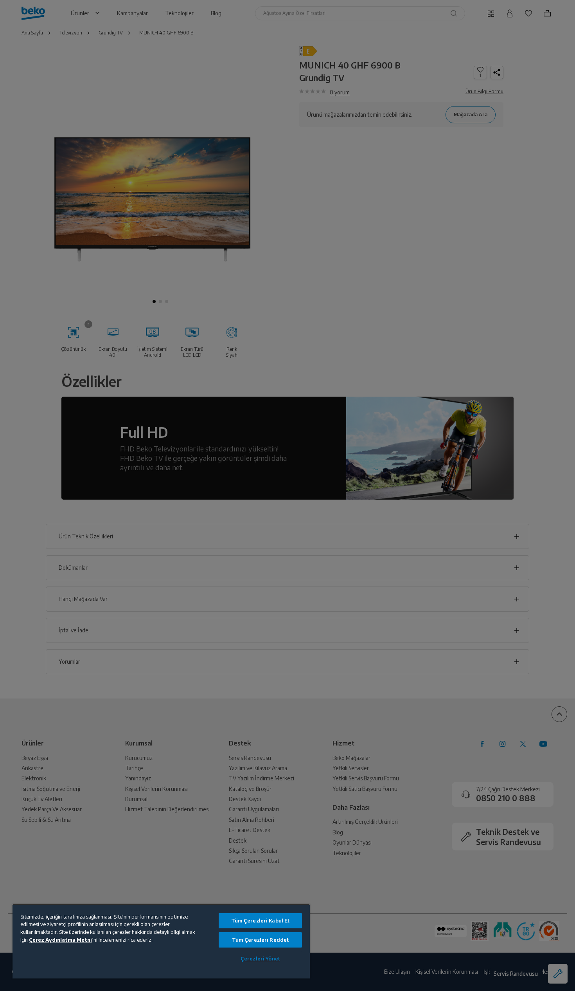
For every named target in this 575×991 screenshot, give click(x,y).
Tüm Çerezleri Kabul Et (260, 920)
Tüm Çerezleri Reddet (260, 940)
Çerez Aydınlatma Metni (60, 940)
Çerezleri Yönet (260, 958)
